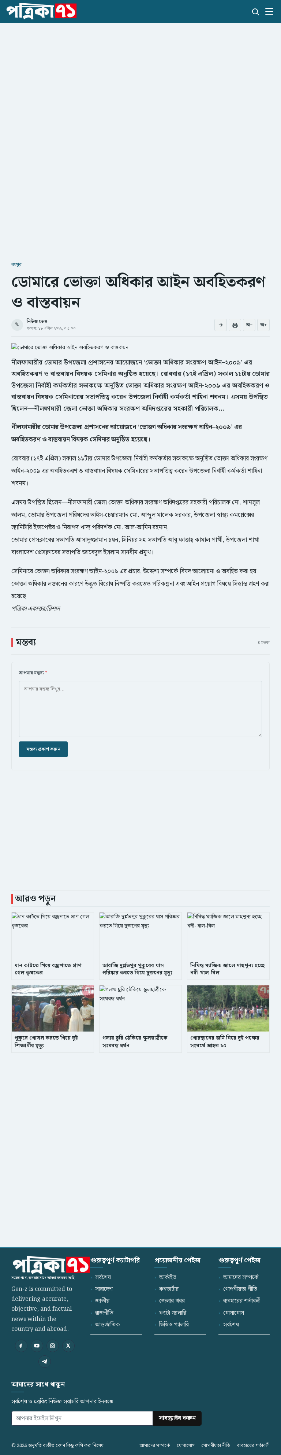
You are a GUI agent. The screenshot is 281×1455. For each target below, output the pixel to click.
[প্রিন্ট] (235, 325)
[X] (68, 1346)
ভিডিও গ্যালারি (174, 1325)
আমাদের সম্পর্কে (240, 1277)
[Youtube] (37, 1346)
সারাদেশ (104, 1289)
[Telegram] (44, 1361)
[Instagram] (52, 1346)
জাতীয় (102, 1301)
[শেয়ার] (220, 325)
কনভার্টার (169, 1289)
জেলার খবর (172, 1301)
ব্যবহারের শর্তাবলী (242, 1301)
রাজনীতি (104, 1313)
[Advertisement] (140, 79)
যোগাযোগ (233, 1313)
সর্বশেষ (103, 1277)
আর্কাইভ (167, 1277)
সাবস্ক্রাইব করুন (177, 1418)
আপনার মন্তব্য (33, 673)
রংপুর (16, 264)
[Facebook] (21, 1346)
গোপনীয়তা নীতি (240, 1289)
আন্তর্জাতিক (107, 1325)
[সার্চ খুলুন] (255, 11)
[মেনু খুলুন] (269, 11)
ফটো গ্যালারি (172, 1313)
